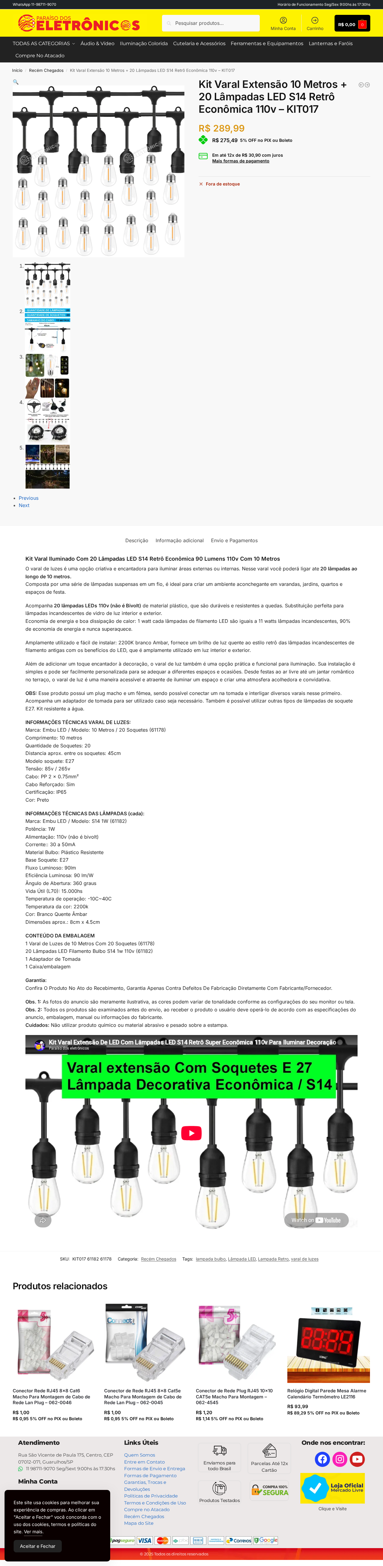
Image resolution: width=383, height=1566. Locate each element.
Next (24, 505)
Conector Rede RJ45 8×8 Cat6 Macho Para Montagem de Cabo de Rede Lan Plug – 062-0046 (51, 1396)
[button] (16, 82)
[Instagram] (340, 1459)
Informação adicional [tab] (180, 540)
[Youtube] (357, 1459)
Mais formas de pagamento (240, 161)
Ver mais (33, 1531)
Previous (28, 498)
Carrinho (315, 28)
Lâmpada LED (242, 1258)
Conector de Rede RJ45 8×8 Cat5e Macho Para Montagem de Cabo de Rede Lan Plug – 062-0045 (143, 1396)
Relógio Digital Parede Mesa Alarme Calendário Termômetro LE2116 (326, 1394)
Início (17, 70)
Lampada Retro (273, 1258)
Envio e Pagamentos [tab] (234, 540)
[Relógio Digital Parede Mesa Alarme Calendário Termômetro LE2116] (328, 1342)
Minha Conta (283, 28)
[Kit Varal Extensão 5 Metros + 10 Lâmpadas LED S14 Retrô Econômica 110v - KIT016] (361, 85)
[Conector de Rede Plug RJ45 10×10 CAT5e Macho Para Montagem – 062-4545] (237, 1342)
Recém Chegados (46, 70)
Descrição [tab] (136, 540)
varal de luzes (305, 1258)
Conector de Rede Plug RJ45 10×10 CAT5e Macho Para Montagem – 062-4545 (234, 1396)
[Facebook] (322, 1459)
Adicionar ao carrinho (54, 1430)
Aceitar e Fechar (37, 1546)
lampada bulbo (211, 1258)
